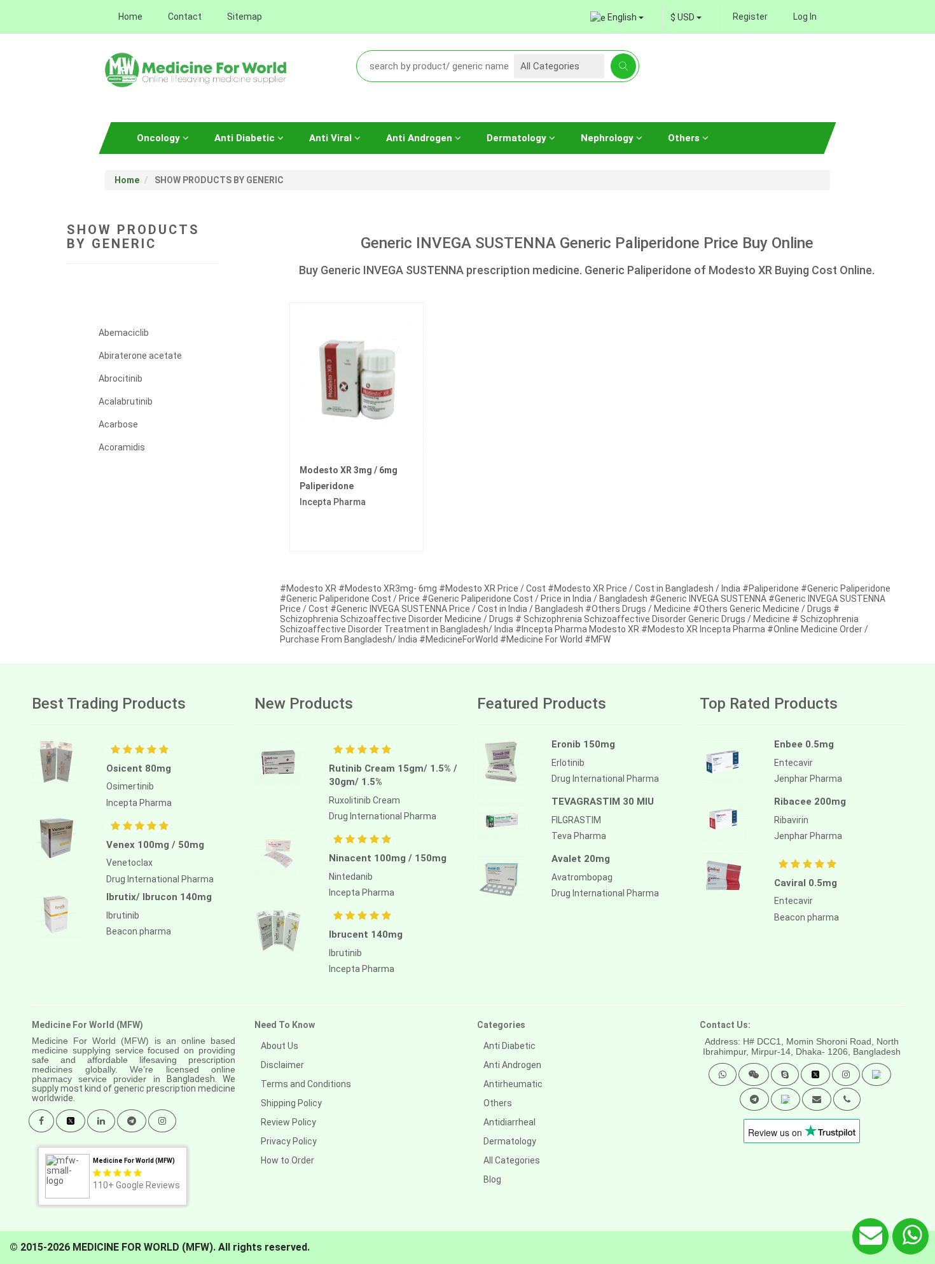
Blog (492, 1179)
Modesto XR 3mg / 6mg (349, 470)
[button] (722, 1074)
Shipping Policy (291, 1103)
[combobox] (686, 17)
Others (685, 138)
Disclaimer (282, 1065)
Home (130, 16)
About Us (279, 1046)
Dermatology (518, 138)
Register (750, 16)
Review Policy (288, 1122)
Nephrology (608, 138)
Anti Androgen (420, 138)
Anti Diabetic (245, 138)
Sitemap (244, 16)
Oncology (160, 138)
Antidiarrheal (509, 1122)
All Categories (511, 1160)
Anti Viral (331, 138)
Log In (805, 16)
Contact (185, 16)
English (622, 17)
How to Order (287, 1160)
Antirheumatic (513, 1084)
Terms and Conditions (306, 1084)
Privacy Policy (289, 1141)
